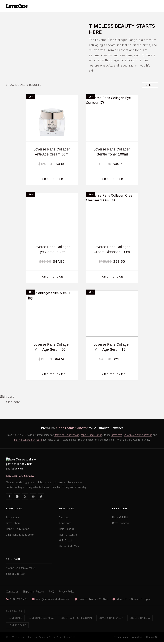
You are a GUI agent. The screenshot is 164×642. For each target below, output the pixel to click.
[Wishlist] (73, 135)
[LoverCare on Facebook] (9, 496)
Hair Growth (66, 540)
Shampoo (64, 517)
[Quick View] (73, 128)
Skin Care (13, 559)
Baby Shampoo (120, 523)
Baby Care (120, 509)
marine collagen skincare (28, 440)
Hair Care (66, 509)
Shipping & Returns (34, 592)
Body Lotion (13, 523)
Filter (148, 84)
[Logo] (17, 6)
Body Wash (12, 517)
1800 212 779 (19, 599)
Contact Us (12, 592)
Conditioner (65, 523)
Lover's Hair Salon (111, 618)
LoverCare (15, 618)
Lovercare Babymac (41, 618)
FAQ (51, 592)
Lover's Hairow (140, 618)
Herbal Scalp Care (69, 546)
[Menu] (154, 6)
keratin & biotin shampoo (138, 435)
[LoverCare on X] (25, 496)
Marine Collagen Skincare (20, 568)
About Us (137, 637)
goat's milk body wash (66, 435)
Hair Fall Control (68, 535)
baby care (116, 435)
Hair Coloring (66, 529)
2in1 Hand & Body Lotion (20, 535)
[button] (52, 179)
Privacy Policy (66, 592)
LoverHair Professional (77, 618)
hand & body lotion (91, 435)
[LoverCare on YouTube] (33, 496)
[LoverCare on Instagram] (17, 496)
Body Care (14, 509)
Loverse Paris (17, 625)
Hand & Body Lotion (17, 529)
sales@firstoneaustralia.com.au (53, 599)
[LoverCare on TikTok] (41, 496)
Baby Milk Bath (120, 517)
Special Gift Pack (15, 574)
